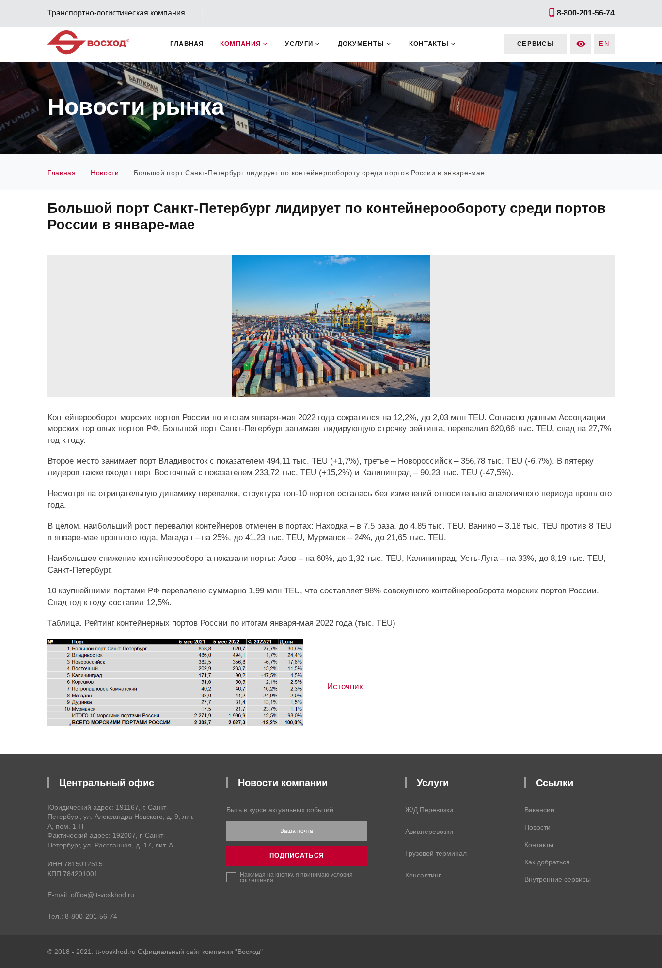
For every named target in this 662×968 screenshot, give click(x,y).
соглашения (256, 880)
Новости (537, 827)
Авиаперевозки (429, 831)
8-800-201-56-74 (91, 916)
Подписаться (296, 855)
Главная (187, 43)
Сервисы (535, 43)
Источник (345, 686)
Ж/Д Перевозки (429, 810)
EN (604, 43)
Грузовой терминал (436, 853)
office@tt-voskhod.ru (102, 895)
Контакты (538, 844)
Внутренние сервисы (557, 879)
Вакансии (539, 810)
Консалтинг (423, 875)
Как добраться (547, 862)
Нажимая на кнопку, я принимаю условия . (296, 877)
